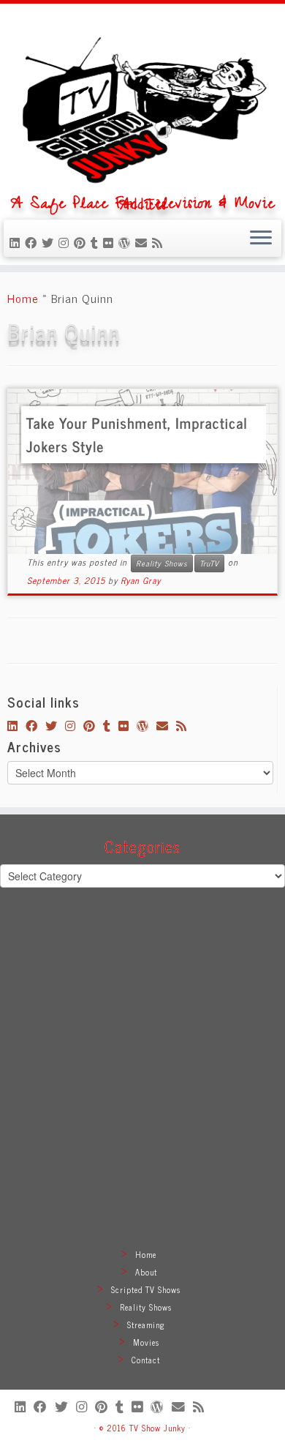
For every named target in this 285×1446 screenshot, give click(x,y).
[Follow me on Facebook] (33, 242)
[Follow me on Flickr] (110, 242)
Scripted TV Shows (145, 1289)
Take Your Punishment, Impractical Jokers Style (137, 434)
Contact (146, 1359)
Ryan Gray (141, 580)
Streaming (146, 1324)
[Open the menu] (261, 239)
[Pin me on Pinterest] (82, 242)
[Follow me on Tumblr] (97, 242)
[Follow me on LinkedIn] (17, 242)
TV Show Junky (157, 1427)
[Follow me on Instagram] (66, 242)
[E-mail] (143, 242)
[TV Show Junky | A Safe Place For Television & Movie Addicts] (142, 104)
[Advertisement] (142, 1085)
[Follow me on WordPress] (126, 242)
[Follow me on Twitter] (50, 242)
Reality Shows (162, 563)
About (146, 1271)
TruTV (209, 563)
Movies (146, 1342)
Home (23, 297)
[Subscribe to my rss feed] (159, 242)
